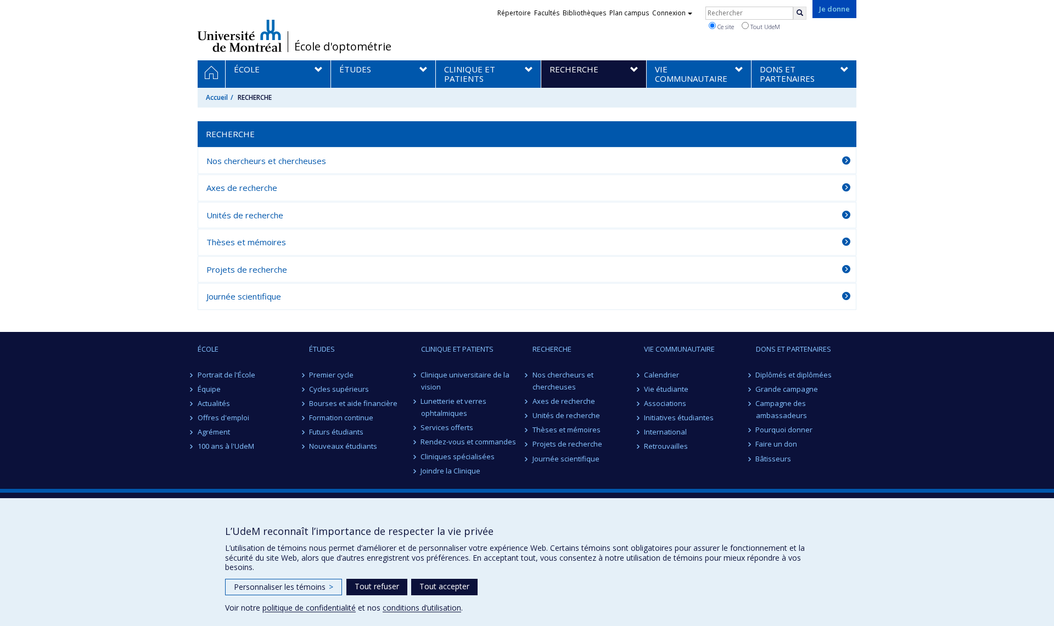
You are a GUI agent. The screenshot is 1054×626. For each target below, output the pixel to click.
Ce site (725, 26)
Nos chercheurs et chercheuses (266, 160)
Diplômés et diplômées (794, 375)
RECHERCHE (551, 349)
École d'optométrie (342, 46)
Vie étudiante (666, 389)
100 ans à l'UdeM (226, 446)
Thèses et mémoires (246, 241)
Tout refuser (377, 586)
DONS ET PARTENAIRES (793, 349)
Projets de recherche (246, 269)
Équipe (209, 389)
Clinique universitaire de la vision (465, 381)
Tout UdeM (764, 26)
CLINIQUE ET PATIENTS (457, 349)
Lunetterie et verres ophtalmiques (454, 407)
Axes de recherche (241, 187)
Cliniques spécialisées (458, 456)
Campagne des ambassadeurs (781, 409)
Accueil (217, 97)
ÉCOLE (208, 349)
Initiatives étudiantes (679, 417)
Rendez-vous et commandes (469, 442)
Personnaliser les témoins (283, 587)
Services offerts (447, 427)
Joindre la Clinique (451, 471)
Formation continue (341, 417)
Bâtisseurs (774, 459)
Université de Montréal (240, 35)
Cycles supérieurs (339, 389)
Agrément (214, 432)
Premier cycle (331, 375)
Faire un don (777, 444)
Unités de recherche (244, 215)
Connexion (669, 13)
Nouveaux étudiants (343, 446)
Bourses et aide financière (353, 403)
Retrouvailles (666, 446)
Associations (665, 403)
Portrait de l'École (226, 375)
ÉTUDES (322, 349)
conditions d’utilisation (422, 607)
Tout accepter (444, 586)
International (665, 432)
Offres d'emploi (223, 417)
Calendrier (661, 375)
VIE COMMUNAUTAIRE (679, 349)
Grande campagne (787, 389)
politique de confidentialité (309, 607)
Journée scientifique (243, 296)
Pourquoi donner (784, 430)
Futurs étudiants (336, 432)
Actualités (214, 403)
